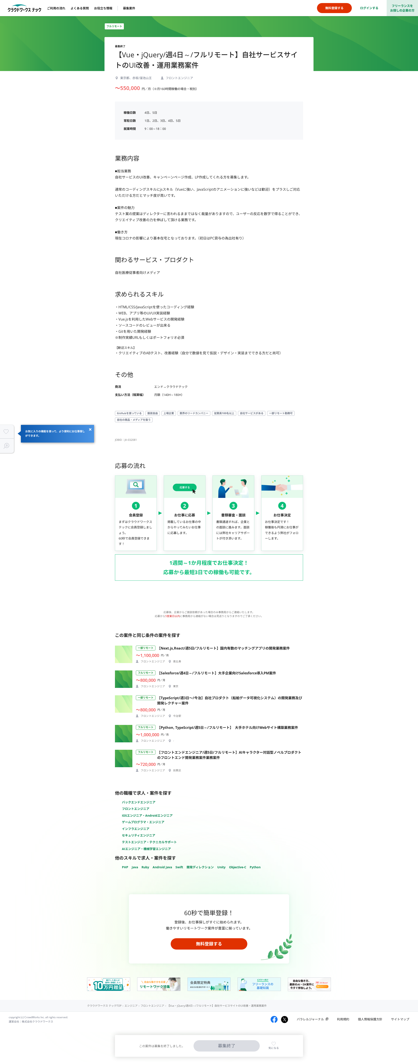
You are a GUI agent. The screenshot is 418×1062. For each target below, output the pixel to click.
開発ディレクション (200, 867)
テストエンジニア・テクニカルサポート (149, 842)
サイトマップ (400, 1019)
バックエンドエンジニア (138, 802)
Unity (221, 867)
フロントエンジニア (135, 809)
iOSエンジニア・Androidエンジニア (147, 815)
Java (135, 867)
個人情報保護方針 (370, 1019)
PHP (125, 867)
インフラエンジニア (135, 829)
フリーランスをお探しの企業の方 (402, 8)
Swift (179, 867)
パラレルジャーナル (310, 1019)
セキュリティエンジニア (138, 835)
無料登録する (209, 944)
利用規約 (343, 1019)
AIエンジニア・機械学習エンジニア (146, 849)
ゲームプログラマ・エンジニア (143, 822)
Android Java (162, 867)
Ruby (145, 867)
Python (255, 867)
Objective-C (237, 867)
